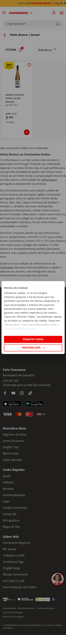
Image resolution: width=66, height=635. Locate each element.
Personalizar (31, 347)
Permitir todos (33, 339)
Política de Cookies (22, 328)
